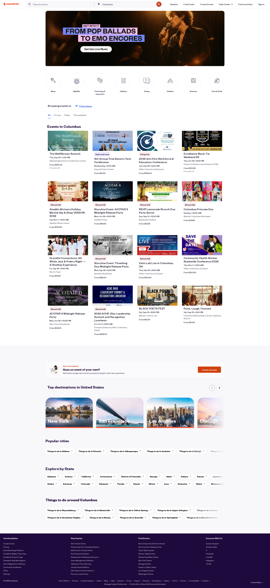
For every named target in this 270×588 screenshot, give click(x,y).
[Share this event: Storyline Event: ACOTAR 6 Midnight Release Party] (129, 197)
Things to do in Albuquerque (124, 451)
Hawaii (136, 483)
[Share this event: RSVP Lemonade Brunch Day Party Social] (173, 197)
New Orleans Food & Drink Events (151, 543)
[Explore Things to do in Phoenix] (104, 451)
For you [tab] (57, 115)
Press (129, 580)
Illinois (152, 483)
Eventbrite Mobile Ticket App (14, 553)
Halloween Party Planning (81, 563)
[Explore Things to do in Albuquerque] (141, 451)
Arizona (68, 476)
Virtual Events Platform (80, 567)
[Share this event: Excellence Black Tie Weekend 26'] (218, 147)
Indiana (184, 476)
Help (112, 580)
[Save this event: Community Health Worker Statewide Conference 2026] (211, 251)
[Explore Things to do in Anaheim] (173, 451)
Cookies (205, 580)
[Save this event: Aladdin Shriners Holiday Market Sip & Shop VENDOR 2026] (77, 197)
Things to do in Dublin (207, 510)
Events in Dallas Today (147, 567)
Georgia (153, 476)
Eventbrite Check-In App (13, 557)
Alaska (50, 483)
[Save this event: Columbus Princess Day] (211, 197)
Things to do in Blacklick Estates (202, 517)
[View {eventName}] (68, 141)
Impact (137, 580)
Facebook (210, 553)
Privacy (183, 580)
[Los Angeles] (170, 425)
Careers (120, 580)
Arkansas (67, 483)
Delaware (103, 483)
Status (166, 580)
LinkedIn (209, 557)
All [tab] (49, 115)
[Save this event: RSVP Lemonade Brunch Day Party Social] (167, 197)
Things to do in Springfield (165, 517)
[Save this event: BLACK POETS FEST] (167, 302)
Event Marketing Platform (13, 550)
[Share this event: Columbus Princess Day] (218, 197)
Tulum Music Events (146, 550)
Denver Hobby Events (146, 553)
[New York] (69, 425)
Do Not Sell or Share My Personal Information (148, 584)
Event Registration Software (14, 563)
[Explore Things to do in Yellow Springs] (151, 510)
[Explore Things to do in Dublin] (221, 510)
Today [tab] (67, 115)
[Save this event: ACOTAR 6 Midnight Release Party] (77, 302)
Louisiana (217, 476)
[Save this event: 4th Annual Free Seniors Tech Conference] (122, 147)
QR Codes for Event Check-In (82, 570)
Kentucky (182, 483)
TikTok (208, 563)
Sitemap (6, 574)
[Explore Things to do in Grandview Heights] (84, 517)
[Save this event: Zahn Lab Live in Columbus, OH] (167, 251)
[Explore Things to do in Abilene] (73, 451)
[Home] (11, 4)
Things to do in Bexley (100, 517)
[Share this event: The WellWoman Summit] (84, 147)
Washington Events (145, 574)
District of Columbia (131, 476)
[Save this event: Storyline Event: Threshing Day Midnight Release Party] (122, 251)
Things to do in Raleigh (190, 451)
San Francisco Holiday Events (150, 547)
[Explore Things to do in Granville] (146, 517)
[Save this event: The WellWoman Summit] (77, 147)
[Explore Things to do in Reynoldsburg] (79, 510)
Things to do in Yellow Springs (133, 510)
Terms (174, 580)
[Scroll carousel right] (219, 388)
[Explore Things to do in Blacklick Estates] (221, 517)
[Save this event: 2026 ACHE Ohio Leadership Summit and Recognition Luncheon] (122, 302)
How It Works (64, 580)
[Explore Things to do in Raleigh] (204, 451)
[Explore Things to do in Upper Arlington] (191, 510)
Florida (120, 483)
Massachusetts (218, 483)
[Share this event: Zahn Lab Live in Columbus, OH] (173, 251)
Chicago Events (144, 563)
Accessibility (194, 580)
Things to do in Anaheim (158, 451)
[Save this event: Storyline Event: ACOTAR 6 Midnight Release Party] (122, 197)
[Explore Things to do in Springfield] (181, 517)
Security (146, 580)
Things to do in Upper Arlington (172, 510)
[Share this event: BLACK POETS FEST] (173, 302)
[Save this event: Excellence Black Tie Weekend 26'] (211, 147)
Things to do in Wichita (221, 451)
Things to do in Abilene (58, 451)
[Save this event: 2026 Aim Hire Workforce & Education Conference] (167, 147)
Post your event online (79, 574)
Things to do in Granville (131, 517)
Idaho (169, 476)
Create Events (8, 543)
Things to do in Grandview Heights (63, 517)
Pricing (6, 547)
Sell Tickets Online (78, 543)
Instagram (210, 560)
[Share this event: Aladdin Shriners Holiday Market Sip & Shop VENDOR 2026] (84, 197)
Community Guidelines (12, 567)
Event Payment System (80, 553)
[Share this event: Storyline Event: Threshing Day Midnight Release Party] (129, 251)
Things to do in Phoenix (89, 451)
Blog (106, 580)
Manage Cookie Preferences (115, 584)
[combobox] (129, 4)
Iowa (166, 483)
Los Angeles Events (146, 570)
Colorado (85, 483)
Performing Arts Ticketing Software (85, 547)
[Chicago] (221, 425)
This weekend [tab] (79, 115)
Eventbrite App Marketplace (14, 560)
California (86, 476)
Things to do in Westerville (97, 510)
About (99, 580)
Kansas (200, 476)
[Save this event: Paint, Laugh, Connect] (211, 302)
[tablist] (67, 116)
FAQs (5, 570)
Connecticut (106, 476)
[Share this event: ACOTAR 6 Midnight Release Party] (84, 302)
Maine (199, 483)
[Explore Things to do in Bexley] (114, 517)
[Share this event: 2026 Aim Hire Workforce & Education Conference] (173, 147)
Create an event (209, 369)
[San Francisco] (119, 425)
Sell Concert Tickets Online (82, 550)
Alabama (51, 476)
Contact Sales (211, 547)
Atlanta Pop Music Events (148, 557)
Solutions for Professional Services (84, 557)
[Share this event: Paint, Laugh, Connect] (218, 302)
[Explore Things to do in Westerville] (113, 510)
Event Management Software (82, 560)
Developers (156, 580)
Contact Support (212, 543)
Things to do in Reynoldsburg (61, 510)
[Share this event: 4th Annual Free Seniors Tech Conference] (129, 147)
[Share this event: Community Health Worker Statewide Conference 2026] (218, 251)
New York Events (145, 560)
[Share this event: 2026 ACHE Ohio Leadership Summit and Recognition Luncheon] (129, 302)
